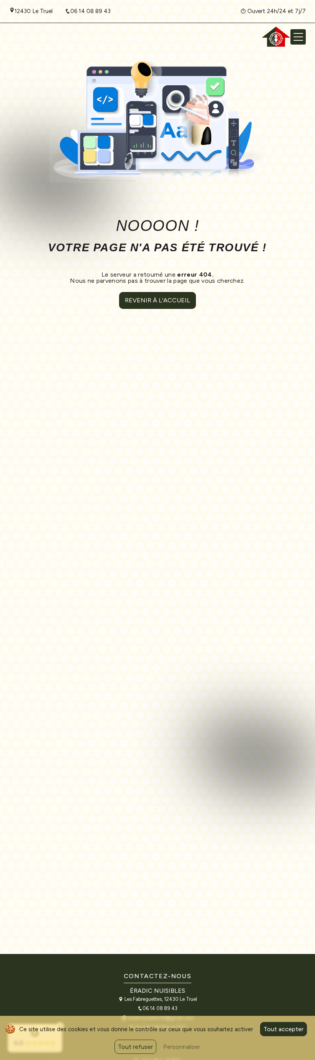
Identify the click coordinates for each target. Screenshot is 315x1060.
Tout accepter (283, 1029)
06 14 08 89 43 (90, 11)
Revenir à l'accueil (157, 300)
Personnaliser (181, 1046)
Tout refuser (135, 1046)
